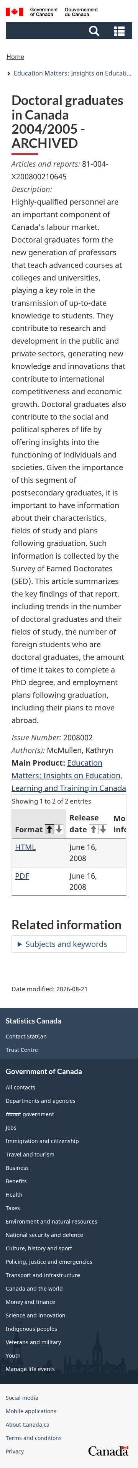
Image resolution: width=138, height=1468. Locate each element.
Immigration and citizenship (42, 1141)
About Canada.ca (27, 1424)
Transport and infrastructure (43, 1275)
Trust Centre (22, 1049)
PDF (22, 876)
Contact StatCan (26, 1036)
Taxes (13, 1208)
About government (30, 1114)
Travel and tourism (30, 1154)
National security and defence (44, 1234)
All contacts (20, 1087)
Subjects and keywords (66, 944)
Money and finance (30, 1302)
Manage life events (30, 1369)
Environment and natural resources (51, 1221)
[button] (70, 30)
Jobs (11, 1127)
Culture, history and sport (39, 1248)
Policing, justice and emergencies (49, 1261)
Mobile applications (31, 1411)
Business (17, 1167)
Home (15, 56)
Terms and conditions (34, 1438)
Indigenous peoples (31, 1328)
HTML (25, 847)
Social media (22, 1397)
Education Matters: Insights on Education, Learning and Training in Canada (69, 775)
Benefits (16, 1181)
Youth (13, 1355)
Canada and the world (34, 1288)
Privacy (15, 1451)
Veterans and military (33, 1342)
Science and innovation (36, 1315)
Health (14, 1194)
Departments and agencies (41, 1100)
